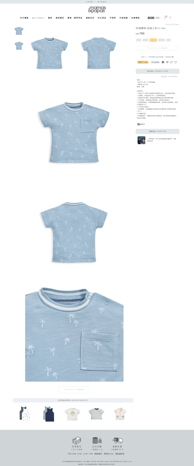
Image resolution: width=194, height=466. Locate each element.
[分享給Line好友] (167, 62)
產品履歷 (156, 62)
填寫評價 (168, 57)
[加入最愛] (175, 62)
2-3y (168, 40)
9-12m (145, 40)
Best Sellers (38, 18)
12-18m (153, 40)
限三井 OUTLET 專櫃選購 (158, 48)
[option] (19, 30)
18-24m (161, 40)
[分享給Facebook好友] (163, 62)
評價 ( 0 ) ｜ (144, 57)
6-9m (139, 40)
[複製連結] (171, 62)
